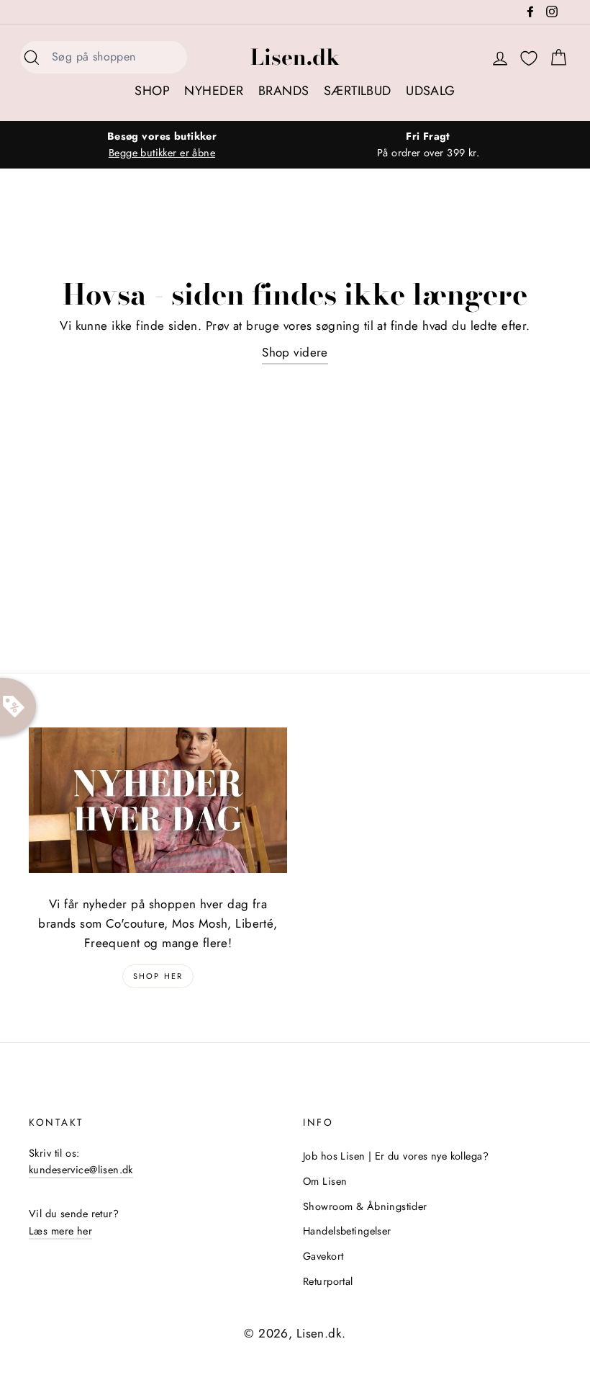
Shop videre (295, 352)
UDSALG (430, 90)
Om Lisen (325, 1181)
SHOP (152, 90)
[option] (162, 144)
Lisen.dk (295, 57)
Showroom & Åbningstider (365, 1206)
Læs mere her (60, 1231)
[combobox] (115, 57)
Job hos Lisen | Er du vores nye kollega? (396, 1156)
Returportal (328, 1281)
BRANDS (283, 90)
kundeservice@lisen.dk (81, 1169)
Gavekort (323, 1256)
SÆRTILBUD (357, 90)
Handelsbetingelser (347, 1231)
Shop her (158, 976)
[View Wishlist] (529, 58)
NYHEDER (213, 90)
